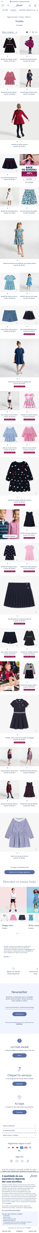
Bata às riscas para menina (19, 856)
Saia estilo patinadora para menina (29, 329)
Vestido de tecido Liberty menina (10, 92)
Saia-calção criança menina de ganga (10, 329)
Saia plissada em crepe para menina (19, 619)
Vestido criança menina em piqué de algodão (19, 738)
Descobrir (19, 1084)
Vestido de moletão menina (29, 652)
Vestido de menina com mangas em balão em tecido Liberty (10, 296)
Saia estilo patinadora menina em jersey (10, 178)
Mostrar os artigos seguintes (19, 872)
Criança (21, 17)
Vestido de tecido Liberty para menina (29, 771)
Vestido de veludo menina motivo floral (29, 59)
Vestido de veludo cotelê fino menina (19, 500)
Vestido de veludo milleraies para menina (10, 804)
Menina (27, 17)
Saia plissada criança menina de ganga (29, 92)
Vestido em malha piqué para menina (29, 567)
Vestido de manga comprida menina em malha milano (10, 59)
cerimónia (28, 949)
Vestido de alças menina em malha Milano (29, 533)
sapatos (4, 1171)
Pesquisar (19, 1112)
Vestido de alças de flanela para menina (29, 804)
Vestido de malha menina (19, 144)
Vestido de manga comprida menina (29, 685)
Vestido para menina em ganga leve (19, 382)
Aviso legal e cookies (10, 1135)
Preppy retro (7, 925)
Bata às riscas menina (10, 448)
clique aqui (19, 1024)
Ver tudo (5, 10)
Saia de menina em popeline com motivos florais (29, 211)
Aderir (19, 1055)
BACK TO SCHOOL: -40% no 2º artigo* (19, 1)
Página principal (12, 17)
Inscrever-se (19, 1014)
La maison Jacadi (9, 1130)
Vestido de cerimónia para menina (10, 211)
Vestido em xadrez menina (29, 415)
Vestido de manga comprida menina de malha (10, 567)
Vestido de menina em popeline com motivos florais (19, 263)
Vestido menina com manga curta (29, 296)
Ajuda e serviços (9, 1126)
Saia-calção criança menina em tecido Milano (10, 652)
